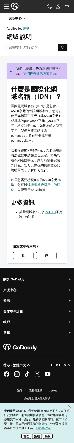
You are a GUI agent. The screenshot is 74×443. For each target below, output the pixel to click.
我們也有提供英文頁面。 (41, 73)
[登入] (58, 6)
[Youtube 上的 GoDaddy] (47, 376)
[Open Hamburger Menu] (5, 6)
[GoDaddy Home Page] (20, 347)
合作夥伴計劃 (13, 311)
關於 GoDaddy (13, 279)
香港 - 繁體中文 (14, 365)
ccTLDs (50, 211)
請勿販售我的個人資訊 (37, 398)
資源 (6, 300)
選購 (6, 332)
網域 (26, 28)
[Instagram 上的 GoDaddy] (17, 376)
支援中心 (9, 290)
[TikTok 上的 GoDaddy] (27, 376)
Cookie (53, 390)
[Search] (62, 47)
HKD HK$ (58, 365)
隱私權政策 (35, 390)
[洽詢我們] (49, 6)
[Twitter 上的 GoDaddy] (37, 376)
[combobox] (32, 47)
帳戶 (6, 322)
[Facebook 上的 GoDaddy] (6, 376)
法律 (19, 390)
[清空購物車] (67, 6)
